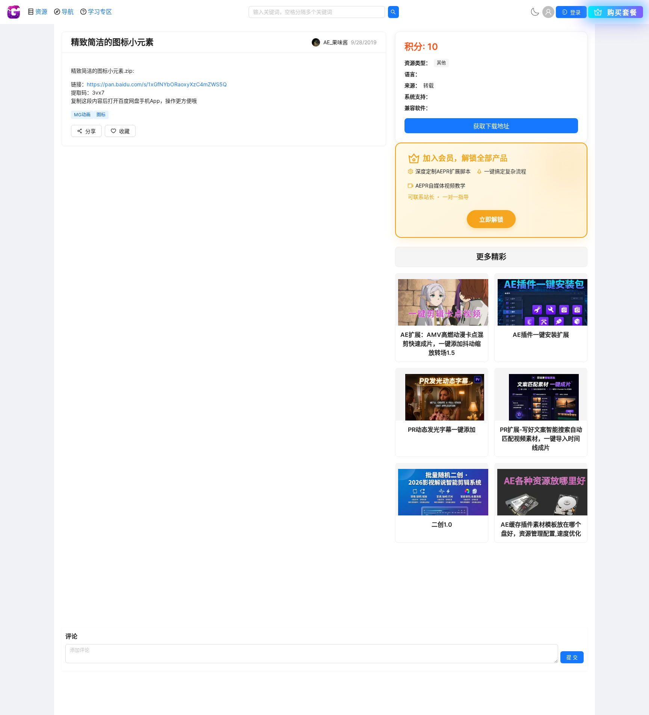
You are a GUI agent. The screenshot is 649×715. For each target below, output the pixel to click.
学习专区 (100, 11)
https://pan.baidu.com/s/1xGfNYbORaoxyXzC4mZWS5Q (157, 84)
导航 (68, 11)
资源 (41, 11)
